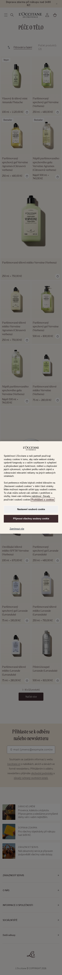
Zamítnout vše (17, 529)
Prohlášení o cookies (43, 499)
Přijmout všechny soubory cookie (31, 518)
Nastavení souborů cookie (31, 509)
